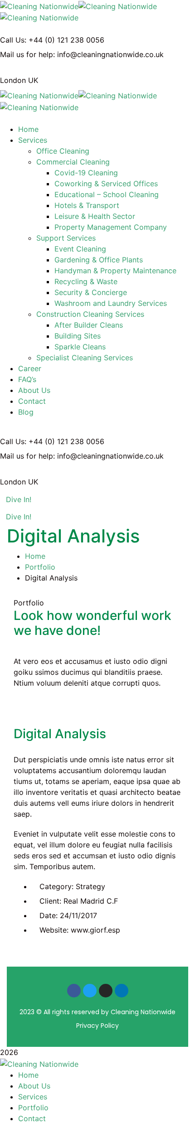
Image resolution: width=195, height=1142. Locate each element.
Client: (50, 900)
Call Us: (13, 39)
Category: (56, 886)
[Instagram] (105, 990)
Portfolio (40, 566)
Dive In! (18, 499)
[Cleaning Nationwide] (39, 5)
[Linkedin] (121, 990)
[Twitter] (90, 990)
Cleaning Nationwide (143, 1011)
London (13, 80)
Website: (53, 929)
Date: (48, 915)
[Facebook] (74, 990)
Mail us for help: (27, 54)
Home (35, 556)
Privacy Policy (97, 1025)
